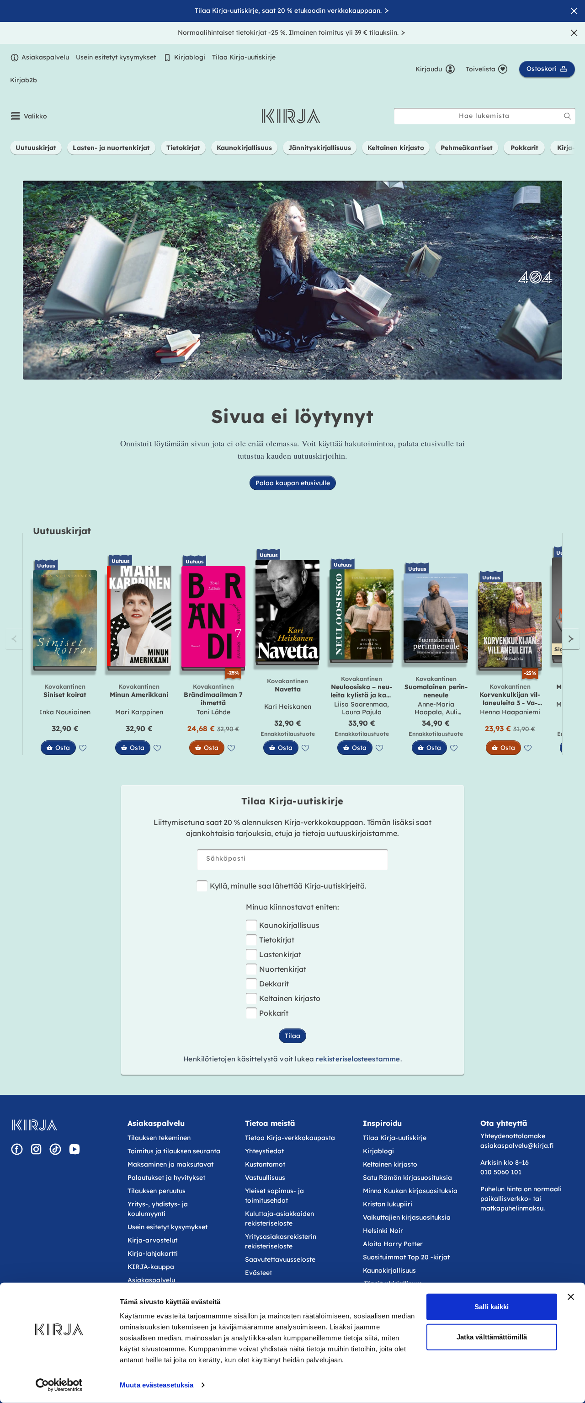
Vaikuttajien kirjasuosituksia (407, 1217)
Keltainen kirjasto (289, 998)
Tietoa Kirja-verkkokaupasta (290, 1138)
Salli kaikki (491, 1307)
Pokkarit (273, 1012)
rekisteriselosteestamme (358, 1059)
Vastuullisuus (265, 1177)
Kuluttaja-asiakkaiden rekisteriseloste (279, 1218)
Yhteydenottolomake (512, 1136)
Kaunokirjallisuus (289, 925)
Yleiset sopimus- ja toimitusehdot (274, 1196)
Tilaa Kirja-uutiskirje (244, 57)
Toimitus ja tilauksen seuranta (174, 1151)
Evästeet (258, 1273)
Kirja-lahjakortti (153, 1253)
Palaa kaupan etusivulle (292, 483)
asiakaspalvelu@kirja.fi (516, 1145)
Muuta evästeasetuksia (156, 1385)
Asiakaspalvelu (45, 57)
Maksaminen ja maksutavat (170, 1164)
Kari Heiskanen (287, 706)
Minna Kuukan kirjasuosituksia (410, 1191)
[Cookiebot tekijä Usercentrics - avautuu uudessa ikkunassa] (59, 1385)
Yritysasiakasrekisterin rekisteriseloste (280, 1241)
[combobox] (484, 116)
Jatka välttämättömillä (492, 1336)
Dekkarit (274, 983)
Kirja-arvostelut (152, 1240)
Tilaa (292, 1036)
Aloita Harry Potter (393, 1244)
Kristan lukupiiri (387, 1204)
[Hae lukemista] (567, 116)
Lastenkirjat (280, 954)
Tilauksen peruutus (157, 1191)
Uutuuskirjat (62, 530)
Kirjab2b (23, 80)
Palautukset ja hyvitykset (166, 1177)
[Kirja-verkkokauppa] (34, 1125)
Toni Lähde (213, 712)
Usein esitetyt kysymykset (116, 57)
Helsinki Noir (383, 1230)
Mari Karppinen (139, 712)
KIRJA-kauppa (151, 1267)
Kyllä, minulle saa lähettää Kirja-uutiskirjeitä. (288, 885)
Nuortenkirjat (282, 969)
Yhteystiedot (264, 1151)
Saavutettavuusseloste (280, 1259)
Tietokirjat (276, 939)
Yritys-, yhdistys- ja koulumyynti (158, 1209)
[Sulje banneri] (571, 1297)
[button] (28, 116)
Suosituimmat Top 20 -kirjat (406, 1257)
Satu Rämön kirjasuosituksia (407, 1177)
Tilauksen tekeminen (159, 1138)
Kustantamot (265, 1164)
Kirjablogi (189, 57)
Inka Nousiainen (64, 712)
